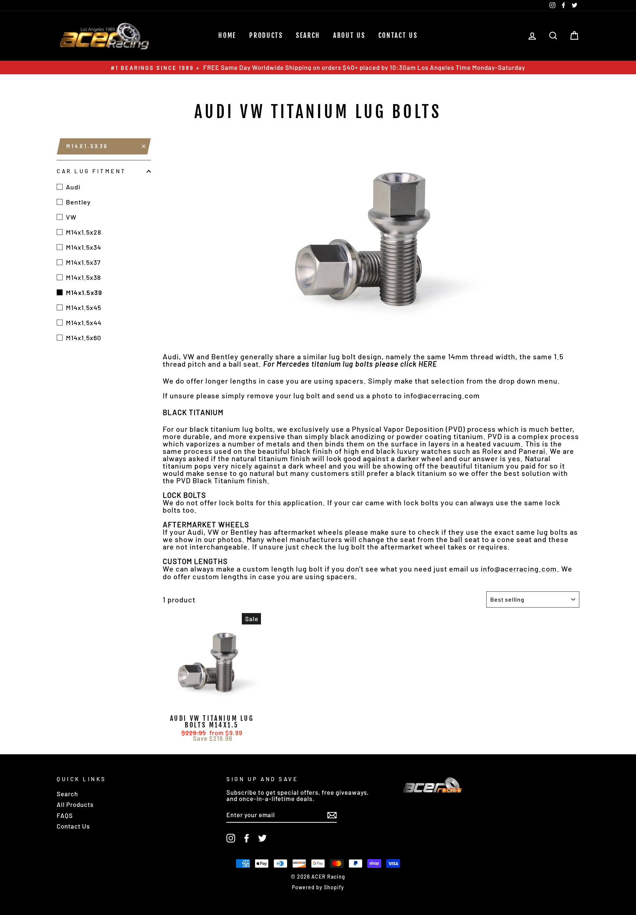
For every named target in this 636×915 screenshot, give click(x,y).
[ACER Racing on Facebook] (246, 838)
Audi (73, 187)
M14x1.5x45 (83, 307)
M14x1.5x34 (83, 247)
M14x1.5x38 (83, 277)
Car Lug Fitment (91, 171)
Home (227, 35)
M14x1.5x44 (84, 322)
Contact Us (398, 35)
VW (71, 217)
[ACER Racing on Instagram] (230, 838)
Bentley (78, 202)
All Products (75, 804)
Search (67, 793)
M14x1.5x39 (87, 146)
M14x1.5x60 (83, 338)
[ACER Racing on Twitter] (262, 838)
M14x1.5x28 (83, 232)
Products (266, 35)
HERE (427, 364)
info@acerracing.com (519, 569)
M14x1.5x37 (83, 262)
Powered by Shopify (318, 887)
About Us (349, 35)
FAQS (65, 815)
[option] (318, 67)
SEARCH (308, 35)
